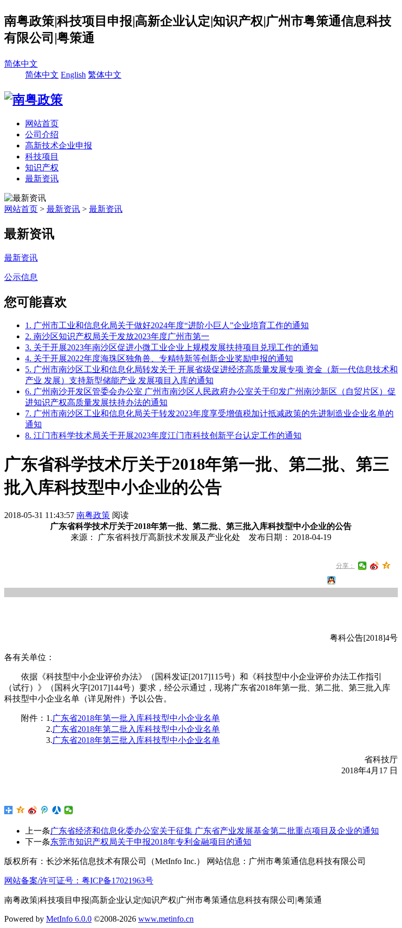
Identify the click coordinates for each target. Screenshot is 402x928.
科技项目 (42, 156)
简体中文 (21, 63)
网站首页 (42, 123)
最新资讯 (42, 178)
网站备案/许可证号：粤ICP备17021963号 (78, 880)
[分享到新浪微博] (374, 566)
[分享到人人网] (56, 810)
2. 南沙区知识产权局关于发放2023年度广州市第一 (117, 336)
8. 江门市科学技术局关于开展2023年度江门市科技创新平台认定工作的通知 (163, 435)
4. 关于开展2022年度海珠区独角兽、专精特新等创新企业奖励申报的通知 (159, 358)
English (73, 74)
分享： (345, 565)
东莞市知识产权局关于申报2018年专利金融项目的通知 (150, 841)
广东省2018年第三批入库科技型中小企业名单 (136, 740)
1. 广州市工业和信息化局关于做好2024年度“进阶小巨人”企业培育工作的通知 (167, 325)
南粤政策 (93, 515)
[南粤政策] (33, 99)
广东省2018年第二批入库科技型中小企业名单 (136, 729)
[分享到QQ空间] (386, 566)
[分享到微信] (362, 566)
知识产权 (42, 167)
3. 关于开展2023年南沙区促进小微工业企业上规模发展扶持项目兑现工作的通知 (171, 347)
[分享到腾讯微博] (44, 810)
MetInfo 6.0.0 (69, 918)
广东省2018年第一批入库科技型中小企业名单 (136, 718)
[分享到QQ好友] (331, 580)
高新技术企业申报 (58, 145)
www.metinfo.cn (166, 918)
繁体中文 (104, 74)
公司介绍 (42, 134)
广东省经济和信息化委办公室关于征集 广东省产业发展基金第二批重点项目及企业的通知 (214, 830)
